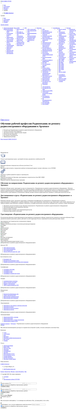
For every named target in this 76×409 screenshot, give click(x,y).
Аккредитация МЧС (47, 90)
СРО (25, 28)
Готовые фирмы (8, 356)
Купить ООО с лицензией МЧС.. (46, 68)
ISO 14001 (61, 64)
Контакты (6, 7)
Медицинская (45, 80)
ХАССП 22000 (62, 78)
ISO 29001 (61, 68)
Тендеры (68, 28)
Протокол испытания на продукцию (62, 57)
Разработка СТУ (46, 70)
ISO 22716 (61, 61)
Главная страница (5, 323)
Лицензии (39, 28)
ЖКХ (43, 66)
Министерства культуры (46, 34)
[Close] (1, 382)
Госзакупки (72, 33)
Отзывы (6, 9)
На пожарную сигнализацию (46, 96)
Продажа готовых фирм (10, 359)
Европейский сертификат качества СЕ (62, 41)
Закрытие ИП (10, 50)
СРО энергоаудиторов (31, 35)
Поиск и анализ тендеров (10, 282)
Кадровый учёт (7, 259)
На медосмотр (46, 78)
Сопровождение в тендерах (11, 281)
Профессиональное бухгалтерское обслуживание (16, 262)
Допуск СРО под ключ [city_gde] (12, 251)
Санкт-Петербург (19, 371)
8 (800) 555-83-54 (9, 13)
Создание (6, 376)
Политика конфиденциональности (12, 338)
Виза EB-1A (20, 32)
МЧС (43, 29)
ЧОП (43, 41)
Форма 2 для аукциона (72, 58)
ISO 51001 (61, 69)
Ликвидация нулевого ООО (10, 35)
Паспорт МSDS (61, 50)
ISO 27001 (61, 66)
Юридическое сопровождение (11, 296)
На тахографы (45, 102)
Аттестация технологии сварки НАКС (47, 93)
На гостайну (45, 104)
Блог (5, 5)
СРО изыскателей (31, 30)
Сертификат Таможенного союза (62, 76)
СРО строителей (31, 29)
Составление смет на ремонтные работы (72, 46)
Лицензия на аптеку (9, 307)
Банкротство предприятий (10, 52)
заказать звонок (4, 24)
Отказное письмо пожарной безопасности (62, 46)
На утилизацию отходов (46, 64)
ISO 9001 (61, 62)
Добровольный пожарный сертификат (62, 37)
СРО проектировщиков (31, 32)
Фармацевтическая (47, 32)
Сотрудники (7, 6)
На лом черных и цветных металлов (47, 48)
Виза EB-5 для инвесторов (20, 44)
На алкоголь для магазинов (46, 82)
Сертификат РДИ (8, 272)
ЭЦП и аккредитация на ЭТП (11, 285)
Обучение (13, 323)
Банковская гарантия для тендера (72, 31)
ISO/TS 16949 (62, 72)
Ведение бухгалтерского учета (11, 260)
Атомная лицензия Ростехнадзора (47, 36)
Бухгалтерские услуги (9, 355)
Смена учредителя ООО (10, 295)
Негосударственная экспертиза (47, 39)
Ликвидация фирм (8, 28)
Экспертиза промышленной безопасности (46, 73)
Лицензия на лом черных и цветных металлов (15, 305)
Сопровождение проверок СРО (31, 38)
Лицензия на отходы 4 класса (11, 308)
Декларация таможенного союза (62, 33)
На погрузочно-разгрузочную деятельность (46, 45)
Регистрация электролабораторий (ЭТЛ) (47, 55)
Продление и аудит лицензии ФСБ (47, 76)
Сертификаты (56, 28)
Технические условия (62, 80)
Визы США (17, 28)
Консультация (4, 139)
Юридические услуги (9, 353)
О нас (5, 332)
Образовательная (46, 42)
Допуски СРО (7, 348)
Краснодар (7, 371)
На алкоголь (45, 30)
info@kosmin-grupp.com (9, 369)
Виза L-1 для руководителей (20, 42)
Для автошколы (46, 86)
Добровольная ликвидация (10, 46)
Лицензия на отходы (9, 309)
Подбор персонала (8, 357)
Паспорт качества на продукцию (62, 53)
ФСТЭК (44, 62)
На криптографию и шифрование (47, 60)
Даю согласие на (15, 385)
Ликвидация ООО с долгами (10, 43)
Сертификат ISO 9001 (9, 269)
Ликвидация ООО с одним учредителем (10, 39)
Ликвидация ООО (8, 318)
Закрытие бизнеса (9, 48)
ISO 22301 (61, 65)
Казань (2, 371)
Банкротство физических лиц (11, 294)
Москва (13, 371)
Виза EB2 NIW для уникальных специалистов (20, 35)
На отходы (45, 52)
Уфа (25, 371)
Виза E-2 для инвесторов (20, 39)
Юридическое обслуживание (11, 298)
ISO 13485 (61, 60)
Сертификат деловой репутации (12, 273)
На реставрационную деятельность (47, 100)
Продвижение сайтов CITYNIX (12, 379)
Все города (6, 339)
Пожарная (45, 84)
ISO (60, 70)
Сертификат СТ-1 (8, 270)
